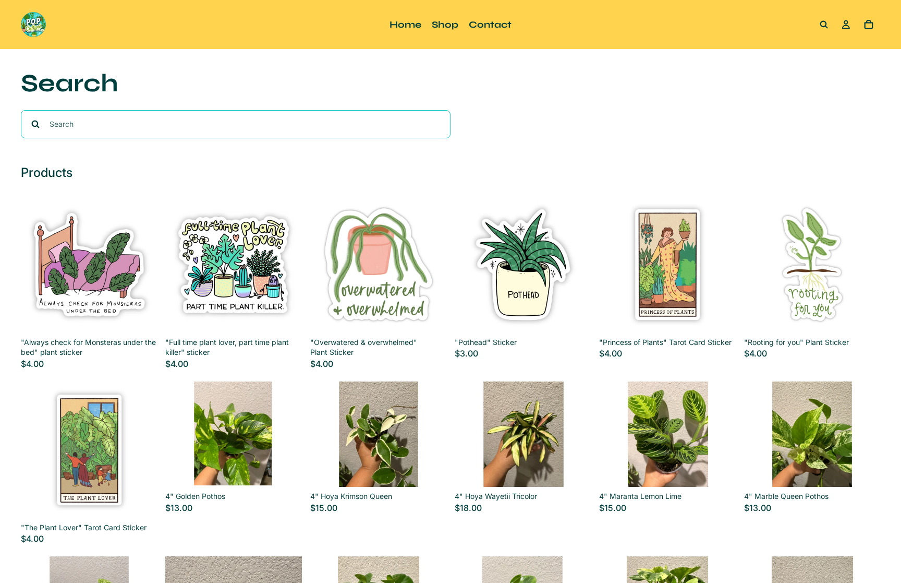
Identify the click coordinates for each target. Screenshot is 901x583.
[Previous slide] (181, 434)
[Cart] (868, 24)
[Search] (823, 24)
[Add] (141, 316)
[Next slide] (286, 434)
